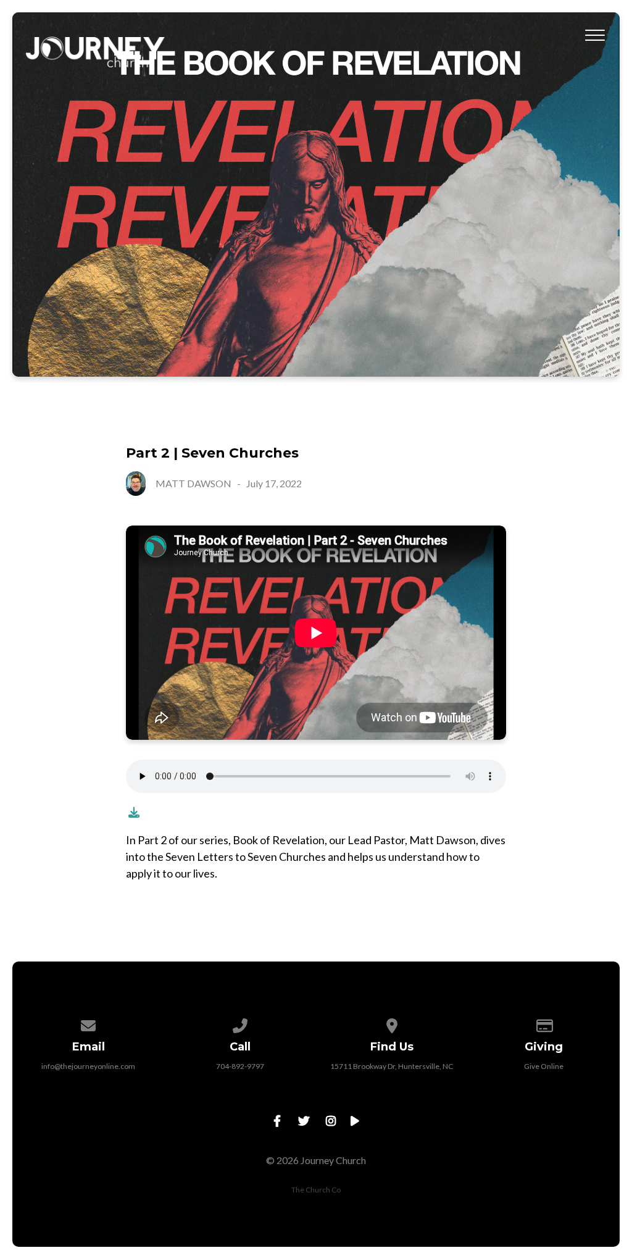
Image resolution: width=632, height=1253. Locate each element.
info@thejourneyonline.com (88, 1066)
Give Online (543, 1066)
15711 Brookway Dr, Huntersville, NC (391, 1066)
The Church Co (316, 1189)
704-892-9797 (240, 1066)
